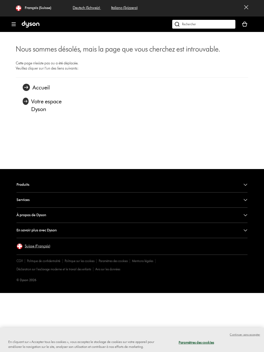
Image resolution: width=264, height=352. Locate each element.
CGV (19, 261)
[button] (33, 246)
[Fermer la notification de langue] (246, 8)
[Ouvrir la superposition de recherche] (203, 24)
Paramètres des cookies (113, 261)
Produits (22, 184)
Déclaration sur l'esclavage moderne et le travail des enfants (53, 269)
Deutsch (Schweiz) (87, 8)
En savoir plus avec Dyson (36, 230)
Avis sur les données (107, 269)
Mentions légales (142, 261)
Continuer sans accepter (245, 334)
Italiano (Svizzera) (124, 8)
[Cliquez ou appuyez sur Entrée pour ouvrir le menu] (13, 24)
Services (23, 200)
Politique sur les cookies (79, 261)
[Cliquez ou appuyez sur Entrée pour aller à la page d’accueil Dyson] (30, 26)
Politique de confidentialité (43, 261)
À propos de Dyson (31, 215)
